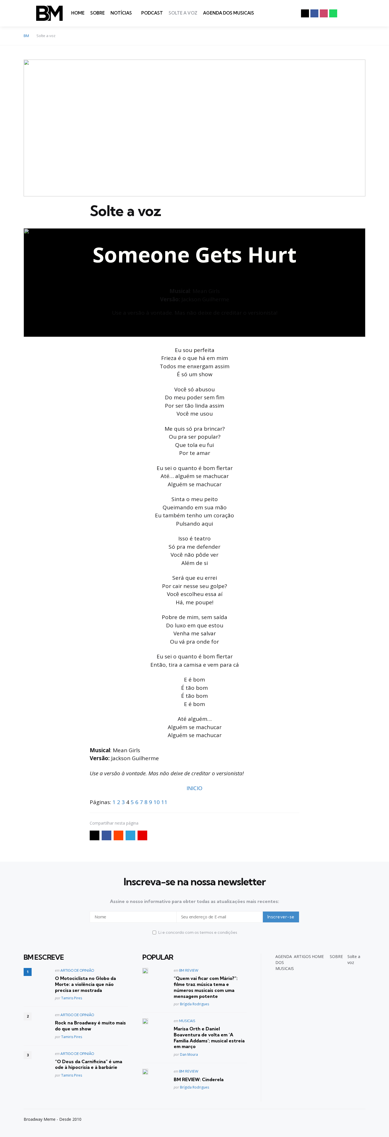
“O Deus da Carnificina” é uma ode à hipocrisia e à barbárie (88, 1064)
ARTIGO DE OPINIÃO (77, 970)
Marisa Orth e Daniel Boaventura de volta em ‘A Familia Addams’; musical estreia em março (209, 1037)
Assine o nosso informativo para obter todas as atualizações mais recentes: (194, 901)
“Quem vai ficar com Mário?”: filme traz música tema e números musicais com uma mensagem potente (206, 987)
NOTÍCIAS (121, 13)
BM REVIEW (188, 970)
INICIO (194, 788)
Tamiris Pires (71, 998)
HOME (78, 13)
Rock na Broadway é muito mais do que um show (90, 1026)
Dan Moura (189, 1054)
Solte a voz (353, 959)
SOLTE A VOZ (183, 13)
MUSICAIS (187, 1021)
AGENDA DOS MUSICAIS (228, 13)
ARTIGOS (302, 956)
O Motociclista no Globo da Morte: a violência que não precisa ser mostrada (85, 984)
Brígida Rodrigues (194, 1004)
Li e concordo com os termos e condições (197, 932)
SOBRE (97, 13)
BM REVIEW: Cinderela (199, 1079)
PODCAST (152, 13)
